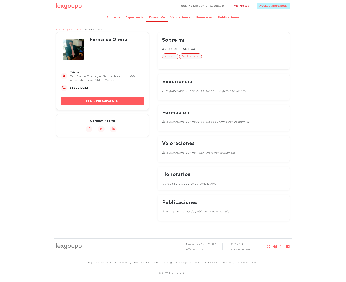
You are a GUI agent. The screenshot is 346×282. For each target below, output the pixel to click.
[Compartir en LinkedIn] (113, 129)
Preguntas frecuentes (99, 262)
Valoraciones (180, 17)
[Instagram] (281, 247)
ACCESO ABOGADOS (273, 6)
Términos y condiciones (235, 262)
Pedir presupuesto (102, 101)
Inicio (57, 29)
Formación (157, 17)
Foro (156, 262)
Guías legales (183, 262)
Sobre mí (113, 17)
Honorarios (204, 17)
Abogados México (72, 29)
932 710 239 (241, 6)
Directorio (121, 262)
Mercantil (170, 56)
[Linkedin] (288, 247)
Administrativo (190, 56)
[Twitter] (268, 247)
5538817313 (79, 87)
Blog (254, 262)
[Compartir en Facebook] (89, 129)
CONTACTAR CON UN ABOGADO (202, 6)
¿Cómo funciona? (140, 262)
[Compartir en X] (101, 129)
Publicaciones (228, 17)
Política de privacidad (206, 262)
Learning (166, 262)
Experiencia (135, 17)
